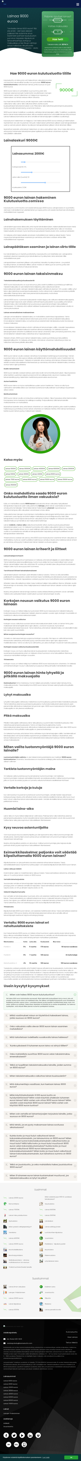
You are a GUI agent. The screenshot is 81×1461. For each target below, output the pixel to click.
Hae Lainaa (72, 1337)
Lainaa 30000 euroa (10, 1390)
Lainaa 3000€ (23, 474)
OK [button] (71, 1457)
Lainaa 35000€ (11, 485)
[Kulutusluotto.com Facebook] (6, 1435)
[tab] (40, 994)
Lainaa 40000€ (39, 468)
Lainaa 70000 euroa (10, 1403)
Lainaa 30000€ (24, 468)
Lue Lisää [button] (45, 1457)
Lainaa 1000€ (10, 474)
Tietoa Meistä (72, 1342)
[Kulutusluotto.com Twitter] (14, 1435)
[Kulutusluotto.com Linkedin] (30, 1435)
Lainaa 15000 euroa (47, 479)
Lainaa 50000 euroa (10, 1397)
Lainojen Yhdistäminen (11, 1413)
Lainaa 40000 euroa (10, 1394)
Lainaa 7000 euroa (12, 479)
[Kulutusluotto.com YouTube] (22, 1435)
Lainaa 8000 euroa (29, 479)
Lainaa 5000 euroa (10, 1381)
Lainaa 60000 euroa (10, 1400)
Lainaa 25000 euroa (64, 479)
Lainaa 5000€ (10, 468)
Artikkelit (6, 1423)
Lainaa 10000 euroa (10, 1384)
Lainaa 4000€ (37, 474)
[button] (40, 994)
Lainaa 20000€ (68, 468)
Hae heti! (57, 39)
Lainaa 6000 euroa (53, 474)
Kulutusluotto (72, 1332)
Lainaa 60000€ (54, 468)
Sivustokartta (8, 1426)
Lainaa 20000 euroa (10, 1387)
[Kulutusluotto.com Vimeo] (38, 1435)
